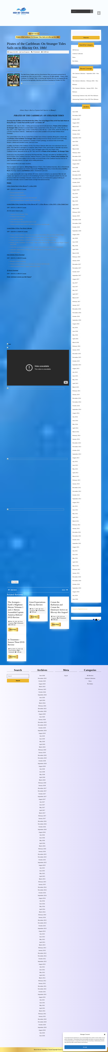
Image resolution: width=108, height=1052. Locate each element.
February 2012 (76, 524)
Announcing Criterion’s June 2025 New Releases (85, 99)
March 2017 (75, 297)
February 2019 (76, 212)
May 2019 (75, 201)
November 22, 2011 (15, 648)
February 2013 (76, 480)
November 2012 (76, 491)
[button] (104, 1034)
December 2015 (76, 353)
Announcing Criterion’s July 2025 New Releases (85, 95)
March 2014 (75, 431)
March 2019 (75, 208)
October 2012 (76, 495)
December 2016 (76, 309)
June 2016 (75, 331)
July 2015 (75, 372)
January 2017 (76, 305)
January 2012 (76, 528)
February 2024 (76, 152)
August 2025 (75, 123)
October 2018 (76, 227)
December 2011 (76, 532)
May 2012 (75, 513)
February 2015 (76, 390)
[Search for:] (80, 11)
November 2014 (76, 402)
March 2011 (75, 565)
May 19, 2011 (14, 621)
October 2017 (76, 271)
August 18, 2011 (13, 52)
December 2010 (76, 577)
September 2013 (76, 454)
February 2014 (76, 435)
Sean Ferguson (25, 52)
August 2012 (75, 502)
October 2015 (76, 361)
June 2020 (75, 167)
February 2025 (76, 130)
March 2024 (75, 149)
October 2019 (76, 182)
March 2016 (75, 342)
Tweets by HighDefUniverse (79, 609)
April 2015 (75, 383)
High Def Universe (34, 33)
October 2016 (76, 316)
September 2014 (76, 409)
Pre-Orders (15, 582)
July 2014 (75, 417)
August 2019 (75, 190)
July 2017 (75, 283)
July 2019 (75, 193)
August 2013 (75, 457)
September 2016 (76, 320)
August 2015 (75, 368)
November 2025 (76, 115)
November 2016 (76, 312)
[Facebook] (94, 620)
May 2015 (75, 379)
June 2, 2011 (56, 616)
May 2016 (75, 335)
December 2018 (76, 219)
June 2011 (75, 554)
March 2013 (75, 476)
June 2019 (75, 197)
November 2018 (76, 223)
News (73, 57)
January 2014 (76, 439)
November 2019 (76, 178)
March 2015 (75, 387)
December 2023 (76, 156)
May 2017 (75, 290)
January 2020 (76, 171)
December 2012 (76, 487)
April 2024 (75, 145)
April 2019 (75, 204)
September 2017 (76, 275)
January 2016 (76, 350)
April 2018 (75, 249)
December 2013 (76, 443)
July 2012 (75, 506)
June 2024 (75, 141)
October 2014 (76, 405)
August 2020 (75, 163)
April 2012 (75, 517)
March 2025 (75, 126)
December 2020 (76, 160)
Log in (66, 675)
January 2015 (76, 394)
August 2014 (75, 413)
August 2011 (75, 547)
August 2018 (75, 234)
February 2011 (76, 569)
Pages (30, 13)
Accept (85, 1047)
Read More (14, 629)
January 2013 (76, 484)
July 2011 (75, 550)
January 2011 (76, 573)
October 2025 (76, 119)
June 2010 (75, 599)
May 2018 (75, 245)
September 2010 (76, 588)
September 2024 (76, 137)
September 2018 (76, 230)
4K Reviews (75, 50)
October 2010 (76, 584)
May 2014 (75, 424)
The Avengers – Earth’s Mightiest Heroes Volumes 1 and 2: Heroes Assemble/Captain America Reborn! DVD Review (15, 609)
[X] (96, 620)
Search (86, 37)
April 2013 (75, 472)
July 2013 (75, 461)
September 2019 (76, 186)
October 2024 (76, 134)
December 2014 (76, 398)
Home (25, 13)
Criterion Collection (77, 53)
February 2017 (76, 301)
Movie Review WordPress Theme (43, 1049)
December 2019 (76, 175)
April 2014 (75, 428)
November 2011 (76, 536)
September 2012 (76, 498)
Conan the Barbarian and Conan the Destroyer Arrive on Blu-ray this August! (59, 607)
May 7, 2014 (34, 608)
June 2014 (75, 420)
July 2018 (75, 238)
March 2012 (75, 521)
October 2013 (76, 450)
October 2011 (76, 539)
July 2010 (75, 595)
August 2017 (75, 279)
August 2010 (75, 591)
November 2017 (76, 268)
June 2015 (75, 376)
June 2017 (75, 286)
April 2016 (75, 338)
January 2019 (76, 216)
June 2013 (75, 465)
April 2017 (75, 294)
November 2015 (76, 357)
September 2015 (76, 364)
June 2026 (75, 111)
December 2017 (76, 264)
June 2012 (75, 510)
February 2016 (76, 346)
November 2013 (76, 446)
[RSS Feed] (99, 620)
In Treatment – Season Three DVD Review (16, 642)
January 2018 (76, 260)
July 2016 (75, 327)
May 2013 (75, 469)
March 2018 (75, 253)
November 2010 (76, 580)
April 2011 (75, 562)
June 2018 (75, 242)
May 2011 (75, 558)
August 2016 (75, 324)
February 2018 (76, 257)
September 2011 (76, 543)
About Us (36, 13)
